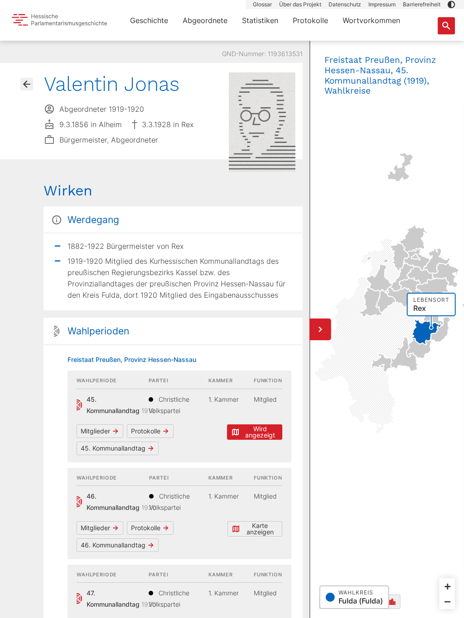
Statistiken (260, 20)
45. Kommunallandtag (113, 448)
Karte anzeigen (260, 529)
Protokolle (310, 20)
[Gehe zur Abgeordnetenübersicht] (26, 84)
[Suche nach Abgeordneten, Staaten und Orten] (446, 25)
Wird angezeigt (260, 432)
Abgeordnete (205, 20)
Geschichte (149, 20)
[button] (451, 4)
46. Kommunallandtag (113, 545)
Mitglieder (95, 431)
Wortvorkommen (371, 20)
